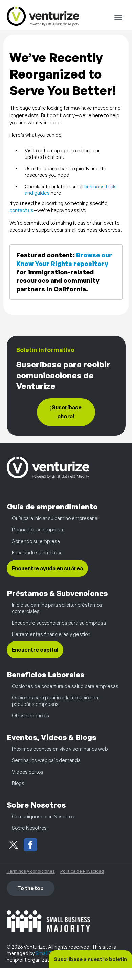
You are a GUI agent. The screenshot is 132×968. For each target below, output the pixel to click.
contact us (21, 210)
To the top (30, 888)
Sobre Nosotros (29, 828)
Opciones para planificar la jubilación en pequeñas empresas (55, 700)
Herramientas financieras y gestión (51, 634)
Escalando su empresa (37, 552)
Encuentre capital (35, 650)
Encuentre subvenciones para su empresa (59, 622)
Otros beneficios (30, 715)
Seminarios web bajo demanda (46, 760)
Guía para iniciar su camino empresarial (55, 518)
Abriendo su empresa (36, 541)
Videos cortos (27, 772)
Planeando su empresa (37, 529)
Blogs (18, 783)
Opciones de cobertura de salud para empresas (65, 686)
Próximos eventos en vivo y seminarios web (60, 748)
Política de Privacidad (82, 871)
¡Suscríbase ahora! (66, 412)
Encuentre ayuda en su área (47, 568)
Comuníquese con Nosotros (43, 816)
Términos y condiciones (31, 871)
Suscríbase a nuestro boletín (90, 959)
